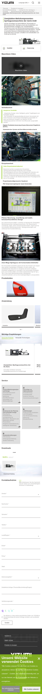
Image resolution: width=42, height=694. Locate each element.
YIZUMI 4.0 (8, 636)
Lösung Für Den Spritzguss (27, 10)
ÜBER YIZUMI (9, 640)
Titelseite (5, 8)
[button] (20, 329)
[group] (18, 359)
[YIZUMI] (8, 3)
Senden (7, 623)
